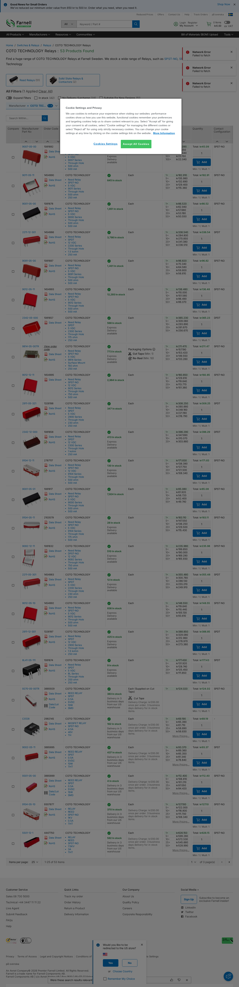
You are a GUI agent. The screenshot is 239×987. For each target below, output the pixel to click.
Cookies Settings (105, 143)
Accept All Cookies (136, 143)
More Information (164, 133)
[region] (120, 126)
